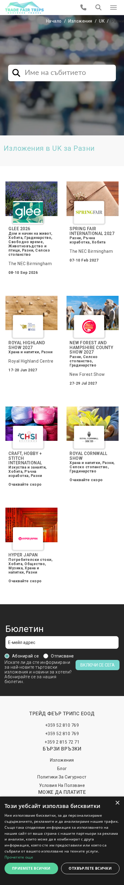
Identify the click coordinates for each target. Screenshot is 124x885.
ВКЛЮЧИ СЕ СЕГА (97, 665)
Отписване (62, 656)
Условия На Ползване (62, 785)
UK (101, 21)
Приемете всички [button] (31, 868)
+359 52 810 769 (62, 725)
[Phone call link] (83, 7)
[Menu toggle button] (113, 7)
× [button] (117, 803)
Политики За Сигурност (62, 777)
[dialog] (62, 841)
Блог (62, 768)
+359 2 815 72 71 (62, 742)
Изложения (80, 21)
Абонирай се (25, 656)
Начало (54, 21)
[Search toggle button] (98, 7)
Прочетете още (19, 857)
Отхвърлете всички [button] (90, 868)
